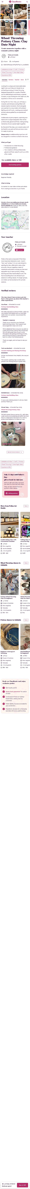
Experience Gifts (6, 75)
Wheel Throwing (7, 72)
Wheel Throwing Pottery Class (10, 409)
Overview (4, 79)
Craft (15, 69)
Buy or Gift (22, 1185)
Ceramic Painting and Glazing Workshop (13, 350)
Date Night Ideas (18, 72)
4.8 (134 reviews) (9, 1183)
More (22, 79)
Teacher (17, 79)
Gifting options (12, 493)
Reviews (11, 79)
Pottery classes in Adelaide (11, 620)
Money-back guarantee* (13, 691)
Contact (19, 250)
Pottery (21, 69)
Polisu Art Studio (13, 55)
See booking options (15, 164)
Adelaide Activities (7, 69)
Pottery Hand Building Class (9, 307)
